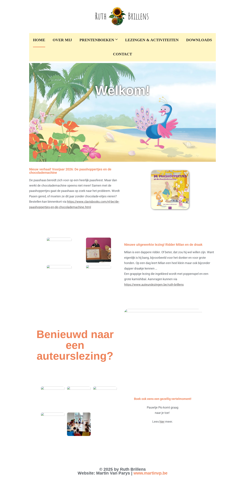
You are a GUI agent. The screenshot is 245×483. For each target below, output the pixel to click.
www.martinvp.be (151, 473)
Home (39, 40)
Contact (122, 54)
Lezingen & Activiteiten (152, 40)
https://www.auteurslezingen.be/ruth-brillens (154, 284)
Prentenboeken (97, 40)
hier (162, 421)
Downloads (199, 40)
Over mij (62, 40)
